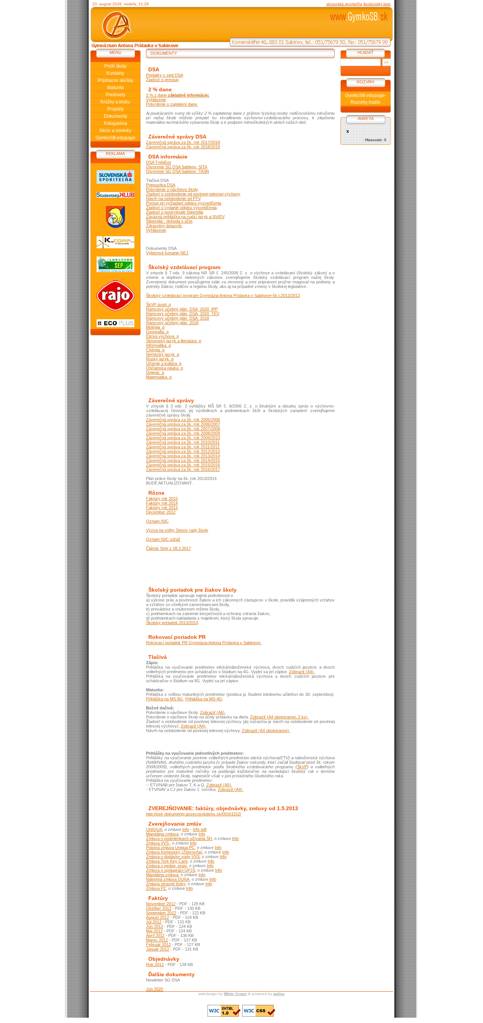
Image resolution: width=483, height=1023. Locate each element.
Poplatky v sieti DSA (164, 75)
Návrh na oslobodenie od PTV (173, 198)
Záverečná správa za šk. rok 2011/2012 (183, 447)
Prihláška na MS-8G (164, 699)
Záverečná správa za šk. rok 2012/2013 (183, 451)
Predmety (115, 94)
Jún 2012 (154, 926)
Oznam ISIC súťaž (163, 539)
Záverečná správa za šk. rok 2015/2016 (183, 465)
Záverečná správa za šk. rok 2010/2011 (183, 442)
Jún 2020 (154, 989)
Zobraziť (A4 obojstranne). (266, 730)
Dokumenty (115, 116)
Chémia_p (155, 350)
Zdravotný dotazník (164, 225)
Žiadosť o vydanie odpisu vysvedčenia (181, 207)
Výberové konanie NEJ (167, 253)
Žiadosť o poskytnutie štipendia (174, 212)
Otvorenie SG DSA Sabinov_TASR (177, 171)
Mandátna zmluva (162, 834)
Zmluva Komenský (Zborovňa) (174, 852)
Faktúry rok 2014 (162, 503)
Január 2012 (157, 949)
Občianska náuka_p (164, 368)
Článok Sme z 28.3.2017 (168, 548)
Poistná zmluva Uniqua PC (170, 847)
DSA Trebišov (158, 162)
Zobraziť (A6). (213, 712)
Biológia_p (155, 327)
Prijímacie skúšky (115, 80)
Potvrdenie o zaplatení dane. (172, 104)
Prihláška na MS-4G (203, 699)
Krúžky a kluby (115, 102)
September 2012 (161, 913)
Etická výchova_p (162, 336)
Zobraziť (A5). (219, 785)
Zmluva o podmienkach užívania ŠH (179, 838)
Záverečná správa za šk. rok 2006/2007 (183, 424)
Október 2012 (158, 908)
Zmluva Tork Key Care (167, 861)
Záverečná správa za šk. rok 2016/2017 (183, 469)
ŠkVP (302, 767)
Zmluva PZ (156, 888)
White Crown (235, 994)
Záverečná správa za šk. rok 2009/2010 (183, 437)
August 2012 (157, 917)
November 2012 (160, 903)
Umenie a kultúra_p (164, 363)
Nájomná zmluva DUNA (167, 879)
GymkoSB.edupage (115, 137)
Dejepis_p (155, 372)
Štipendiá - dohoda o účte (169, 221)
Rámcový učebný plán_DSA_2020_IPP (182, 309)
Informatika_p (158, 345)
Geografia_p (157, 331)
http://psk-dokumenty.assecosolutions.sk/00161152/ (193, 814)
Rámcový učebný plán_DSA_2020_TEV (182, 313)
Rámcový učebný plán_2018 (172, 322)
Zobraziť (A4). (302, 671)
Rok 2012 (155, 964)
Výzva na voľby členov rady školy (177, 530)
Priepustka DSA (160, 185)
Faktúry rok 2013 (162, 507)
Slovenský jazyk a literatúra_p (173, 340)
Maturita (115, 87)
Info (185, 829)
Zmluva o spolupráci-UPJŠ (170, 870)
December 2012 (160, 512)
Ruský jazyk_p (160, 359)
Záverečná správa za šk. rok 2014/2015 (183, 460)
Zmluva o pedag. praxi (166, 865)
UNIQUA (154, 829)
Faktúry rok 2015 (162, 498)
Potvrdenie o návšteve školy (172, 189)
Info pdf (199, 829)
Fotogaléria (115, 123)
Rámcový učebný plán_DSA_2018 (177, 318)
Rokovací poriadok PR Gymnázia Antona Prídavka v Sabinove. (203, 642)
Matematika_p (159, 377)
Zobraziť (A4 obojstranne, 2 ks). (279, 717)
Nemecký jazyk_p (162, 354)
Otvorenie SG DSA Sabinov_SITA (176, 167)
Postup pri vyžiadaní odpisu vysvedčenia (183, 203)
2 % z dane (177, 95)
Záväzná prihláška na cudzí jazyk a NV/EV (185, 216)
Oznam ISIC (157, 521)
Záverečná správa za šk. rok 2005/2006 (183, 419)
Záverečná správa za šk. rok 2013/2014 (183, 456)
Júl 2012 (154, 922)
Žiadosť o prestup (162, 79)
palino (279, 994)
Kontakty (115, 73)
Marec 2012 (157, 940)
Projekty (115, 109)
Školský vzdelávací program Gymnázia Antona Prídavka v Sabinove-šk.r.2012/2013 (223, 295)
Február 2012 (158, 944)
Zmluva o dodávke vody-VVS (173, 856)
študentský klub (377, 4)
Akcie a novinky (115, 130)
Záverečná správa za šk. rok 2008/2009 (183, 433)
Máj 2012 (154, 931)
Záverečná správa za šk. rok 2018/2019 (183, 147)
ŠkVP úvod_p (158, 304)
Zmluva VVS (158, 843)
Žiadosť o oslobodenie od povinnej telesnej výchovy (193, 194)
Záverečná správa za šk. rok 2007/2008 (183, 428)
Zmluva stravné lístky (165, 883)
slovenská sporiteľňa (344, 4)
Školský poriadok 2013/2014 (172, 622)
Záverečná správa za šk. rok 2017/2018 (183, 142)
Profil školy (115, 66)
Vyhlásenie (156, 99)
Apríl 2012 (155, 935)
